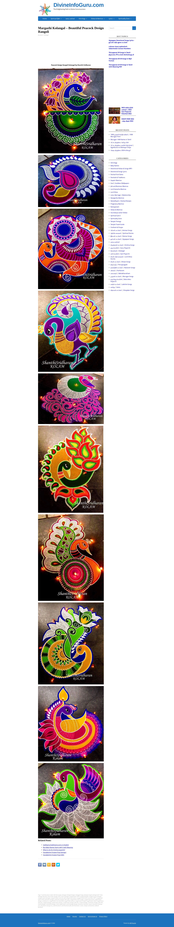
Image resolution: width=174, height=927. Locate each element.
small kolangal (41, 904)
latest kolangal (65, 896)
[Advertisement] (71, 51)
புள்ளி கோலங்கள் (57, 905)
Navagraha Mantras (117, 198)
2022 (129, 114)
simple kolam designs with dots (71, 902)
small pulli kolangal (50, 904)
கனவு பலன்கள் (70, 19)
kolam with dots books (55, 895)
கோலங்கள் (80, 904)
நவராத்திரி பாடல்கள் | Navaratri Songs (123, 268)
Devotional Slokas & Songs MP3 (121, 169)
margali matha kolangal (44, 898)
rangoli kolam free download (56, 901)
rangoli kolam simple (80, 901)
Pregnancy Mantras (117, 204)
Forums (74, 916)
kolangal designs (71, 895)
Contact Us (82, 916)
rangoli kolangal (47, 902)
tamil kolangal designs (72, 904)
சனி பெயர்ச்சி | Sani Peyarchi (120, 254)
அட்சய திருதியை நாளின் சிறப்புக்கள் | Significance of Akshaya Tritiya (122, 146)
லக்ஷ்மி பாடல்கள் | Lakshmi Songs (121, 284)
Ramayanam (115, 207)
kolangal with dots (42, 896)
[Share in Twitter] (58, 864)
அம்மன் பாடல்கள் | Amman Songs (121, 230)
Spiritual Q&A (55, 19)
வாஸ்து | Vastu (115, 287)
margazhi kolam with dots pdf (58, 898)
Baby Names (115, 166)
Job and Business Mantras (119, 186)
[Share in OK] (49, 864)
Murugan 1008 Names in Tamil (121, 140)
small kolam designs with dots (95, 902)
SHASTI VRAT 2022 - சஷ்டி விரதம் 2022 (127, 120)
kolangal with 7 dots (97, 895)
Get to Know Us (92, 916)
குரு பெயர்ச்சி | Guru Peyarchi (120, 248)
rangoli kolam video (91, 901)
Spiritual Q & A (115, 216)
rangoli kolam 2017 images (77, 899)
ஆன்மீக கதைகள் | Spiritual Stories (122, 233)
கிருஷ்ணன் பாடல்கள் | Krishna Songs (122, 245)
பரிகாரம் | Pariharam (117, 271)
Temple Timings (116, 221)
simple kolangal (83, 902)
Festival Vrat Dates (117, 174)
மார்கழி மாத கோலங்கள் (89, 905)
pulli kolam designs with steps (62, 899)
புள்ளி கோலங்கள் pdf (66, 905)
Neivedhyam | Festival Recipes (121, 201)
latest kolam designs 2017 (54, 896)
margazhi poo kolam (71, 898)
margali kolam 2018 (74, 896)
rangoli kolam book (89, 899)
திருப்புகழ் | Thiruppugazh (119, 265)
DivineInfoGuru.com (78, 5)
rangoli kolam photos (69, 901)
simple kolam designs (57, 902)
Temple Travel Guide (117, 224)
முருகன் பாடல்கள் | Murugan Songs (122, 276)
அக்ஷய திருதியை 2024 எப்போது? (121, 150)
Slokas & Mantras (97, 19)
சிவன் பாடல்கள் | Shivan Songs (120, 262)
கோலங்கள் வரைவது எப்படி (47, 905)
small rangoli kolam (61, 904)
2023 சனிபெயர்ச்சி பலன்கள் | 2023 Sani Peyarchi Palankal (127, 111)
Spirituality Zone (124, 19)
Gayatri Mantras (116, 180)
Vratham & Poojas (117, 227)
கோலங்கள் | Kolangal (43, 35)
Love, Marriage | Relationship (121, 195)
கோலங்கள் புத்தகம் (88, 904)
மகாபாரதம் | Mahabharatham (120, 273)
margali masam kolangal (95, 896)
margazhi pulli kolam (82, 898)
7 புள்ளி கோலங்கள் (45, 895)
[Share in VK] (44, 864)
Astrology (82, 19)
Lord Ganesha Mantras (118, 189)
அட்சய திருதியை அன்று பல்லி (120, 142)
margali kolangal (84, 896)
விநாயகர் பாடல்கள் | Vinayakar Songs (122, 290)
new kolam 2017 (92, 898)
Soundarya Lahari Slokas (119, 213)
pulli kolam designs (49, 899)
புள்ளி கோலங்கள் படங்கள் (77, 905)
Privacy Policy (103, 916)
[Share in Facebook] (40, 864)
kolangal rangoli (88, 895)
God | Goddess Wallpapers (120, 183)
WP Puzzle (133, 923)
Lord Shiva (114, 192)
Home (45, 19)
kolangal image (79, 895)
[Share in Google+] (53, 864)
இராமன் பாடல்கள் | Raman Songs (121, 236)
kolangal (64, 895)
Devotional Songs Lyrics (119, 172)
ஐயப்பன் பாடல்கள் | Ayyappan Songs (122, 239)
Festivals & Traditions (118, 177)
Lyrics (111, 19)
